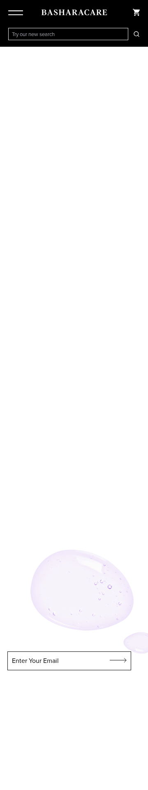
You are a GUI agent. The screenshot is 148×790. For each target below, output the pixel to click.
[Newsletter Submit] (118, 660)
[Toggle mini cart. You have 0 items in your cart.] (136, 12)
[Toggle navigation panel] (17, 12)
